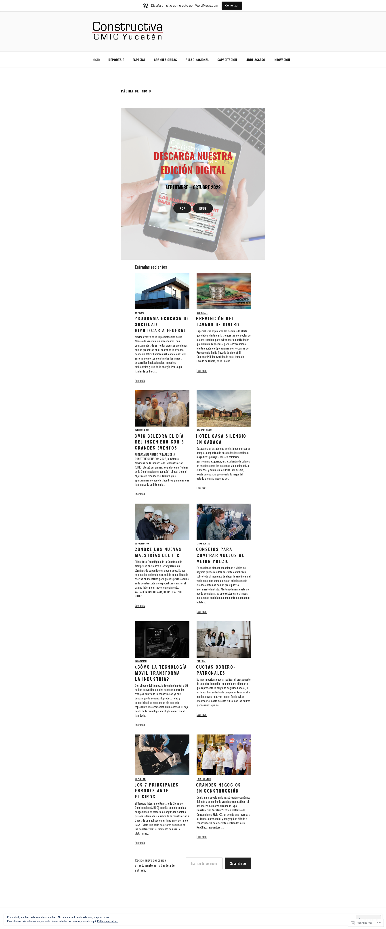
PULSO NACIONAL (197, 59)
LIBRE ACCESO (255, 59)
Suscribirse (238, 863)
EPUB (203, 208)
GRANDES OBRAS (165, 59)
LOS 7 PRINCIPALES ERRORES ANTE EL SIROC (156, 790)
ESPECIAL (138, 59)
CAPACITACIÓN (227, 59)
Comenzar (232, 5)
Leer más (140, 381)
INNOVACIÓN (282, 59)
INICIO (96, 59)
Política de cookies (107, 921)
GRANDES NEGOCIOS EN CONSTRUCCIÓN (218, 787)
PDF (182, 208)
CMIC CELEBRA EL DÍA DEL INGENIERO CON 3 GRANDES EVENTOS (159, 442)
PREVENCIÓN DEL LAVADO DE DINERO (217, 321)
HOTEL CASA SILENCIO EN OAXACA (221, 439)
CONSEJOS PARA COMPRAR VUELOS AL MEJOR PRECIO (220, 555)
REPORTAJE (116, 59)
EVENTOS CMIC (142, 430)
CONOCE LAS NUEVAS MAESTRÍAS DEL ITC (158, 552)
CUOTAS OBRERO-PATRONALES (216, 669)
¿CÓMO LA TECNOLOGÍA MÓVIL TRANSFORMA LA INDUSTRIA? (160, 672)
